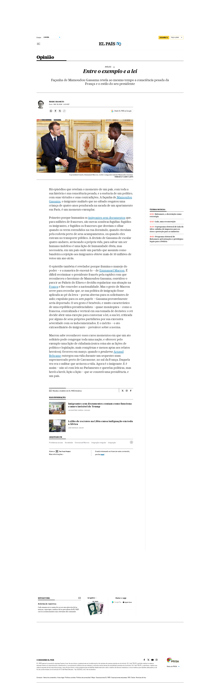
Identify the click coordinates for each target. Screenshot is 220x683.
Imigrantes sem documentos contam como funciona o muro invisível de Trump (100, 405)
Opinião (45, 57)
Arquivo (91, 598)
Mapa (93, 677)
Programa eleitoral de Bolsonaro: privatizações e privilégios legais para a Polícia (166, 239)
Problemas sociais (56, 443)
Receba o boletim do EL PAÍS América (67, 391)
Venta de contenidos (50, 677)
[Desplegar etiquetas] (131, 442)
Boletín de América (47, 604)
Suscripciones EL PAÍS (103, 677)
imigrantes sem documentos (106, 217)
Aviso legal (60, 677)
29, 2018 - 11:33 (61, 104)
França (53, 286)
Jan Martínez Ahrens (75, 410)
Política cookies (70, 677)
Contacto (40, 677)
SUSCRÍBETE (164, 37)
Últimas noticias (157, 209)
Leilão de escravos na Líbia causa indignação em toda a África (100, 422)
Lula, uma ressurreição (165, 221)
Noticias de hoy (141, 677)
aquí (102, 454)
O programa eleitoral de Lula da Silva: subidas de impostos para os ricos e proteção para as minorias (166, 229)
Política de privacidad (83, 677)
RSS (129, 677)
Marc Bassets (56, 101)
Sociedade (69, 443)
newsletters (44, 598)
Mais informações (55, 454)
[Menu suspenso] (39, 44)
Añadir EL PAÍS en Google (122, 111)
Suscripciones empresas (119, 677)
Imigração (112, 443)
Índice (133, 677)
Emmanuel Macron (112, 270)
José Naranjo (73, 428)
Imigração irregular (98, 443)
